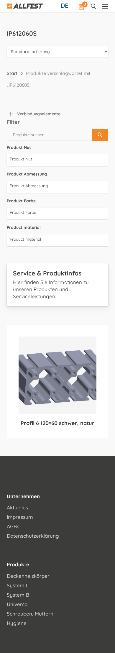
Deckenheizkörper (28, 576)
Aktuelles (17, 507)
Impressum (20, 517)
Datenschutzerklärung (33, 536)
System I (17, 585)
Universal (18, 604)
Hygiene (17, 623)
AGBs (13, 526)
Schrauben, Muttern (30, 614)
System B (18, 595)
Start (12, 73)
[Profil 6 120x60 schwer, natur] (57, 375)
